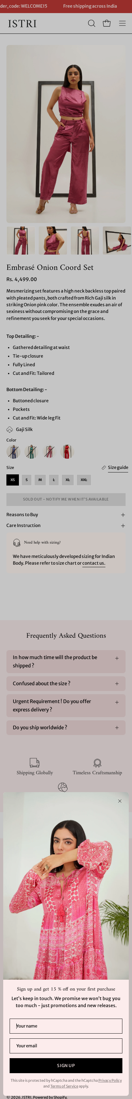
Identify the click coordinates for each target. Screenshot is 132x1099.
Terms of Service (64, 1086)
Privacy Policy (110, 1080)
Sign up (66, 1065)
